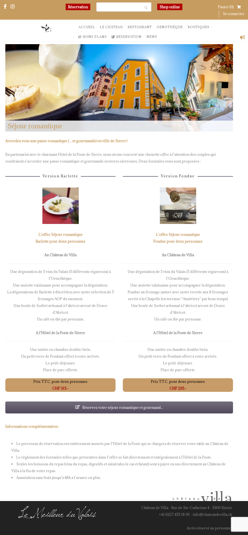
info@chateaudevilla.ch (212, 514)
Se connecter (233, 13)
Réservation (78, 7)
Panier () (226, 7)
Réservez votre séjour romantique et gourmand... (122, 407)
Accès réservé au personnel (209, 528)
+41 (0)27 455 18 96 (174, 514)
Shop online (170, 7)
